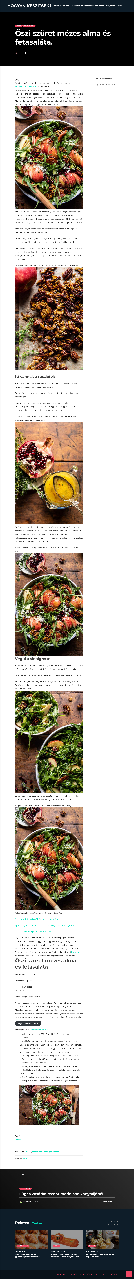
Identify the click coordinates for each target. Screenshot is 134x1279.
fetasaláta (37, 1152)
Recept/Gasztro (29, 26)
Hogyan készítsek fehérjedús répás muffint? (100, 1255)
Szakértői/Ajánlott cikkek (83, 6)
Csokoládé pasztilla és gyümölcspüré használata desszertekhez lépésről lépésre (29, 1256)
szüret (56, 1152)
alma (26, 1152)
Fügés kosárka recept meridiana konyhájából (61, 1194)
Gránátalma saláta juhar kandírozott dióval (34, 931)
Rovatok (66, 6)
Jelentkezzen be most (39, 1029)
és (30, 1152)
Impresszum (61, 1274)
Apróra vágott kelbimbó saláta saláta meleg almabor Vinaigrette (44, 925)
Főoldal (57, 6)
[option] (31, 1245)
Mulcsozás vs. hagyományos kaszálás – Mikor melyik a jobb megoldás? (65, 1256)
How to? (19, 26)
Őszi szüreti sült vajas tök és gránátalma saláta (36, 919)
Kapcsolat (100, 1274)
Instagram (76, 952)
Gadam (22, 53)
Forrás (18, 1139)
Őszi (50, 1152)
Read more (108, 1201)
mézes (45, 1152)
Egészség (92, 1246)
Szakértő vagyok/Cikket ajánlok (108, 6)
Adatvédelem (112, 1274)
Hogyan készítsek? (29, 5)
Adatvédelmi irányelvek (25, 86)
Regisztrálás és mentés (28, 1023)
